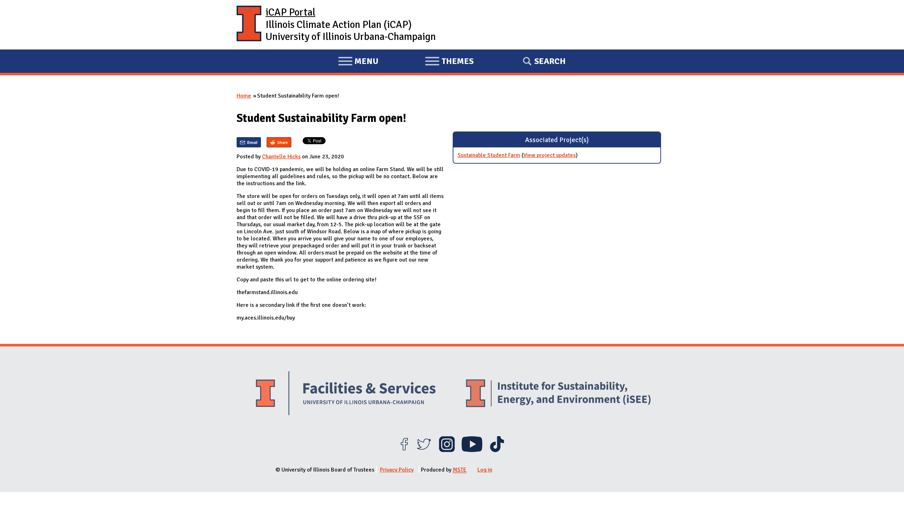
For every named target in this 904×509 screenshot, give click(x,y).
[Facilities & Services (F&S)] (345, 394)
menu (358, 62)
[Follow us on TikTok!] (497, 450)
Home (244, 95)
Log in (484, 469)
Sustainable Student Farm (489, 155)
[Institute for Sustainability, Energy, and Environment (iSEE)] (558, 394)
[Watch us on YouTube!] (472, 450)
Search (550, 61)
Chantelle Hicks (281, 156)
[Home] (249, 25)
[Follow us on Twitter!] (424, 450)
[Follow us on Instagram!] (447, 450)
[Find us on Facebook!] (404, 450)
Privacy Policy (397, 469)
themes (449, 62)
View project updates (549, 155)
